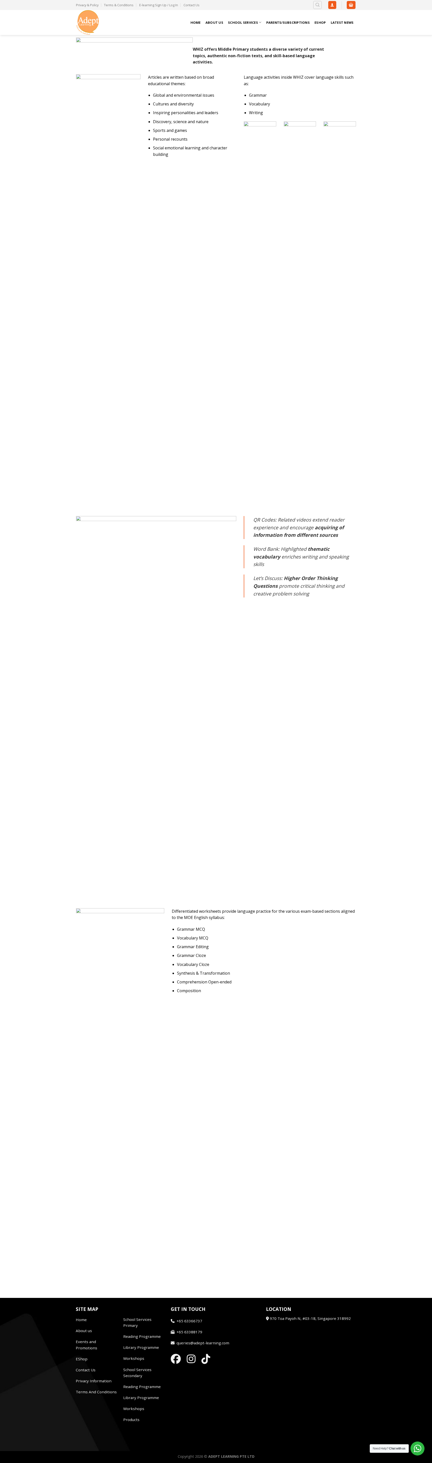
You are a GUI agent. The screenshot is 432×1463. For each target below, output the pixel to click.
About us (84, 1330)
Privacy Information (94, 1380)
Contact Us (192, 5)
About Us (214, 22)
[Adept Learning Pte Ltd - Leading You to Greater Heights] (101, 22)
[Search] (317, 5)
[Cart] (351, 5)
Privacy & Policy (87, 5)
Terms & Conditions (119, 5)
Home (195, 22)
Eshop (320, 22)
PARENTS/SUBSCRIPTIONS (288, 22)
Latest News (342, 22)
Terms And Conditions (96, 1391)
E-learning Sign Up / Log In (158, 5)
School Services (243, 22)
